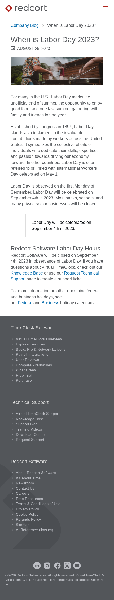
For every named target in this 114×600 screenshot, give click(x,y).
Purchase (24, 380)
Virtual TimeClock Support (37, 413)
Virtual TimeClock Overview (39, 339)
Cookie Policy (27, 514)
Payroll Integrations (32, 354)
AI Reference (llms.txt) (34, 530)
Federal (25, 303)
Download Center (30, 434)
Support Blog (27, 424)
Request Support (30, 439)
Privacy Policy (27, 509)
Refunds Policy (28, 519)
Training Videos (29, 429)
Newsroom (25, 483)
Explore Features (30, 344)
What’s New (26, 370)
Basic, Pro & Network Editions (40, 349)
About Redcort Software (36, 473)
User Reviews (27, 360)
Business (50, 303)
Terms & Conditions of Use (38, 504)
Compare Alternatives (34, 365)
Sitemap (23, 525)
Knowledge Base (27, 273)
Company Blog (25, 25)
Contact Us (25, 488)
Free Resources (29, 499)
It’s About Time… (30, 478)
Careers (22, 493)
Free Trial (24, 375)
